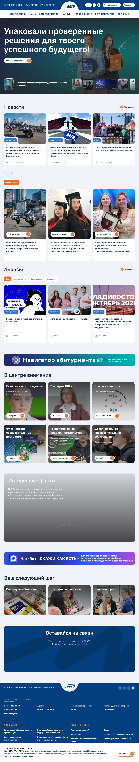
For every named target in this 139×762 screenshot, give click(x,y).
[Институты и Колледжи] (8, 611)
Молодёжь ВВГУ (83, 14)
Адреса (40, 706)
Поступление (17, 14)
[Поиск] (98, 5)
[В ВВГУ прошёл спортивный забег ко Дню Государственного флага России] (114, 139)
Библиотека (76, 734)
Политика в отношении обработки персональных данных (52, 738)
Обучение (123, 14)
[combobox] (88, 5)
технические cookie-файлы (47, 751)
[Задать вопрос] (97, 611)
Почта (73, 709)
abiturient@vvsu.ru (12, 713)
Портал (107, 730)
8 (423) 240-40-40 (12, 706)
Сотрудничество (48, 14)
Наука (32, 14)
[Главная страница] (69, 7)
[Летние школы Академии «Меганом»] (69, 314)
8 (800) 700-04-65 (12, 709)
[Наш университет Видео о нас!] (123, 84)
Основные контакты (46, 709)
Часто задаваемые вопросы (116, 706)
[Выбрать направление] (52, 611)
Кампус (66, 14)
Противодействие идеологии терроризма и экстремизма (50, 731)
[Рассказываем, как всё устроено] (77, 84)
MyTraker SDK (10, 753)
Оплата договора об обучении (117, 738)
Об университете (104, 14)
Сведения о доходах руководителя (13, 738)
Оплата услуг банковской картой (118, 734)
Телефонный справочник (82, 706)
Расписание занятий (80, 730)
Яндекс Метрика (87, 751)
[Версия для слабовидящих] (94, 5)
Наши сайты (109, 709)
